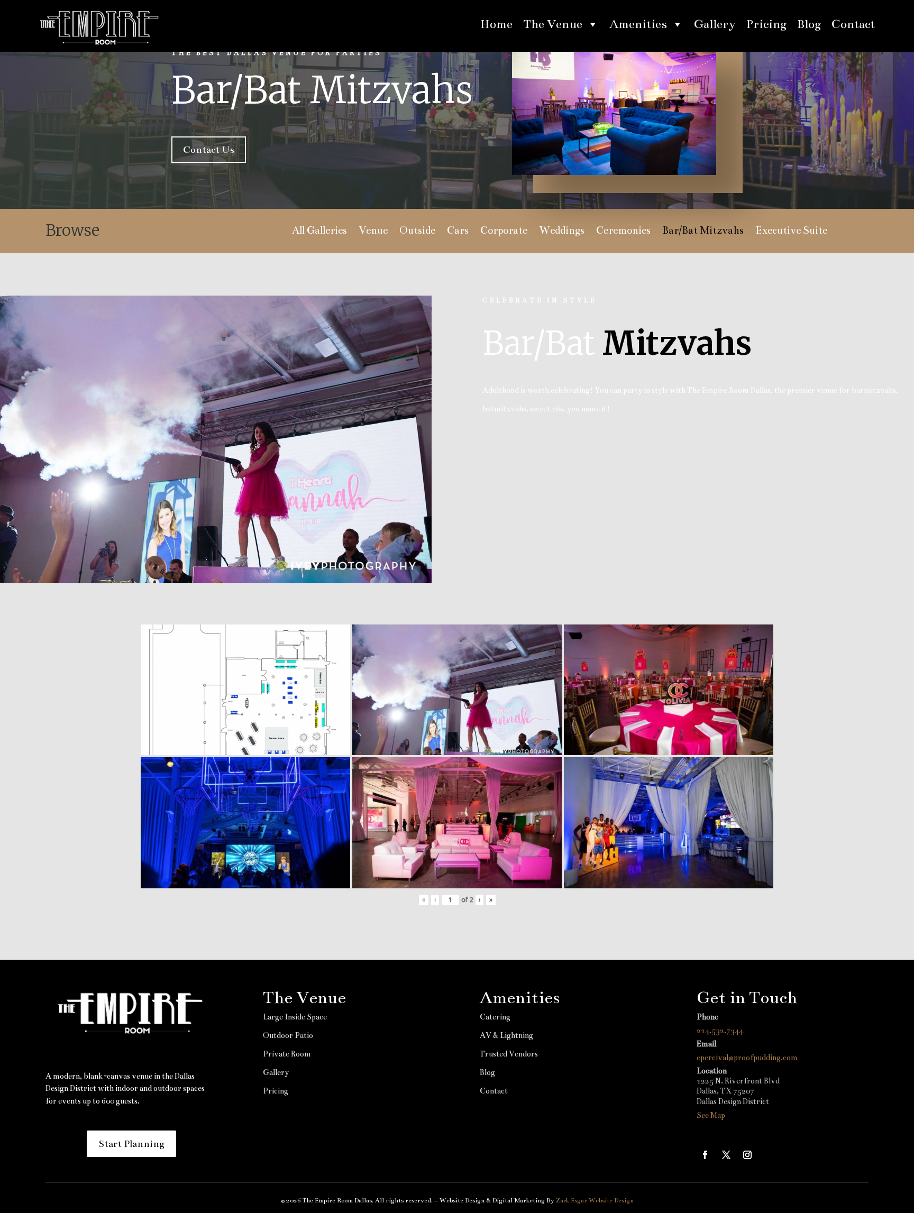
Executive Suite (791, 231)
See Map (711, 1115)
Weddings (561, 231)
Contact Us (208, 149)
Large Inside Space (295, 1017)
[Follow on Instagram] (747, 1154)
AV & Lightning (506, 1035)
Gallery (715, 24)
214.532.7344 (720, 1030)
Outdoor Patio (288, 1035)
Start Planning (131, 1144)
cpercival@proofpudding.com (747, 1057)
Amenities (638, 24)
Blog (809, 24)
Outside (417, 231)
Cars (458, 231)
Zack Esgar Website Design (595, 1200)
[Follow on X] (726, 1154)
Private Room (287, 1054)
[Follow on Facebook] (705, 1154)
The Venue (552, 24)
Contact (853, 24)
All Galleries (319, 231)
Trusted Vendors (509, 1054)
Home (496, 24)
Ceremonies (623, 231)
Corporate (503, 231)
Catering (495, 1017)
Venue (373, 231)
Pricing (766, 24)
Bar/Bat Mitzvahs (703, 231)
